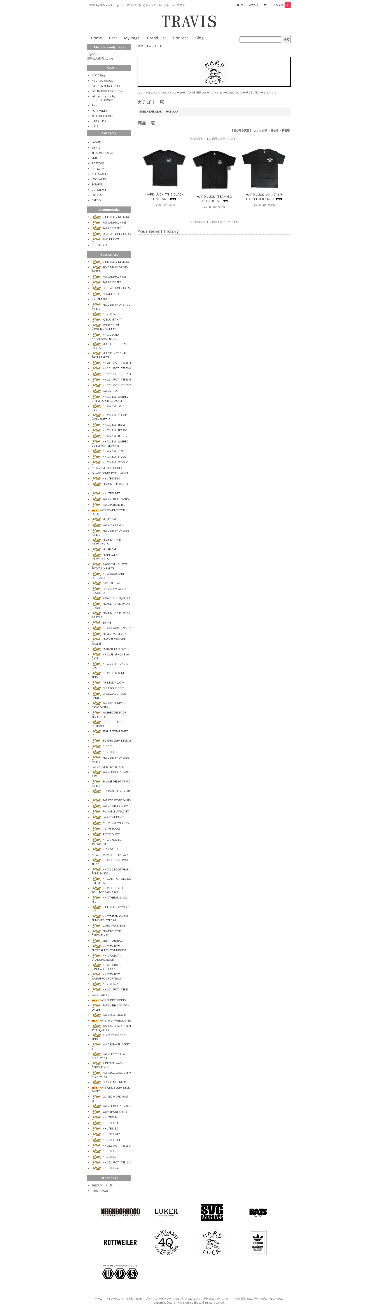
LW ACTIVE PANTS (113, 817)
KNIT (94, 158)
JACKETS (97, 142)
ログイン (92, 54)
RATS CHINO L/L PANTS (117, 1106)
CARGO (96, 200)
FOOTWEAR (99, 179)
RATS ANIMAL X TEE (114, 222)
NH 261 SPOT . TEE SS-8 (117, 368)
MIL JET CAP (110, 519)
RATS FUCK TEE (112, 228)
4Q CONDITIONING (104, 116)
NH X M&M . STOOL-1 (116, 456)
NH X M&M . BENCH (114, 451)
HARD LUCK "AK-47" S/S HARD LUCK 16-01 (264, 196)
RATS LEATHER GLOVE (116, 806)
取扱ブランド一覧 (102, 1185)
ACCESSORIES (100, 174)
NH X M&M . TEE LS (114, 424)
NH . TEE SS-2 (110, 314)
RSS (272, 1298)
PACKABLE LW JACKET (116, 811)
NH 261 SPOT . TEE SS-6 (117, 379)
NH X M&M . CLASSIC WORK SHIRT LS (110, 417)
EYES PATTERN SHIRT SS (117, 234)
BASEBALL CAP (112, 583)
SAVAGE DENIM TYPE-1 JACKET (110, 473)
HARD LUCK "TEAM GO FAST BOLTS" (214, 198)
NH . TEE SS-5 (110, 984)
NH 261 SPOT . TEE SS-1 (117, 989)
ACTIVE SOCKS (111, 828)
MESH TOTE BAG (113, 941)
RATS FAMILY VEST (113, 525)
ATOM (280, 1298)
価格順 (274, 130)
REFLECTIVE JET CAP (114, 634)
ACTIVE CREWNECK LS (116, 823)
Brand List (156, 38)
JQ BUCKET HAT (112, 319)
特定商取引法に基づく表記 (251, 1298)
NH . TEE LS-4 (110, 1117)
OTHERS (97, 195)
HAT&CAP (172, 111)
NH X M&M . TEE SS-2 (115, 436)
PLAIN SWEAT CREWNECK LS (105, 557)
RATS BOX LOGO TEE (115, 1015)
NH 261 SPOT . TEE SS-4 (117, 363)
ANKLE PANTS (111, 239)
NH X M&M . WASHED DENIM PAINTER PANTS (110, 444)
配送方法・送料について (217, 1298)
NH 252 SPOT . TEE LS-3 (117, 1145)
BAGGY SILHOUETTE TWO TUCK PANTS (109, 566)
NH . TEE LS (109, 1157)
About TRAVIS (100, 1191)
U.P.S (95, 126)
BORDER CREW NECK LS (117, 740)
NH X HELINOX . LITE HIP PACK (110, 855)
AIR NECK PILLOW (113, 682)
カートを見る (278, 5)
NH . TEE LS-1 (110, 1123)
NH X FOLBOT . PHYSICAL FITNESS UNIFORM (109, 948)
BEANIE (107, 622)
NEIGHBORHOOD (102, 81)
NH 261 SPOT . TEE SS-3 (117, 374)
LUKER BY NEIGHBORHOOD (109, 86)
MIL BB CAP (110, 549)
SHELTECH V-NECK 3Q (116, 217)
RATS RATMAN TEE (114, 505)
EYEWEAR (97, 184)
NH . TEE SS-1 (99, 245)
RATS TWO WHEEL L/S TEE (115, 1020)
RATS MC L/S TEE (112, 391)
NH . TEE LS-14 (111, 1140)
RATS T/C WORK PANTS (117, 800)
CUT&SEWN (99, 190)
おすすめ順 (260, 130)
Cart (113, 38)
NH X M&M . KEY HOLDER (107, 468)
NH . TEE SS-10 (111, 478)
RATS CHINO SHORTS (113, 1000)
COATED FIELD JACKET (116, 598)
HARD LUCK (154, 46)
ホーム (99, 1298)
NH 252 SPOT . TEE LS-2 (117, 1162)
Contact (180, 38)
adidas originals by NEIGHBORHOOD (103, 98)
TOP (140, 46)
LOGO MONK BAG (114, 925)
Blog (199, 38)
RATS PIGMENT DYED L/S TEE (109, 767)
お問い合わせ (134, 1298)
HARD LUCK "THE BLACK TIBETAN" (164, 196)
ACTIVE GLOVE (111, 834)
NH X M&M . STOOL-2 (116, 462)
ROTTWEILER (99, 111)
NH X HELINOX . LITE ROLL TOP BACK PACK (109, 890)
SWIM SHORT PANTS (115, 1112)
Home (96, 38)
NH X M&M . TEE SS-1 (115, 430)
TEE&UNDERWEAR (151, 111)
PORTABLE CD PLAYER (116, 649)
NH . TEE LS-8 (110, 752)
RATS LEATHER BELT (104, 995)
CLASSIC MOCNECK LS (116, 1082)
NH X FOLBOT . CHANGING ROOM (106, 958)
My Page (132, 38)
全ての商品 (98, 75)
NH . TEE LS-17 (111, 493)
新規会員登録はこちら (100, 58)
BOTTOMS (98, 163)
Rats (94, 105)
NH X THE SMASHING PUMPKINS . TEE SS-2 (110, 918)
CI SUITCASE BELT (113, 688)
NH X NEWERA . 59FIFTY (117, 628)
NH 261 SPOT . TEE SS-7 (117, 385)
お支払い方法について (187, 1298)
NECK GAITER (111, 849)
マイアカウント (250, 5)
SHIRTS (96, 148)
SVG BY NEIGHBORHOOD (107, 91)
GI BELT (107, 746)
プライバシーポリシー (158, 1298)
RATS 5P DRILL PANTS (116, 499)
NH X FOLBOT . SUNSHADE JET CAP (106, 967)
